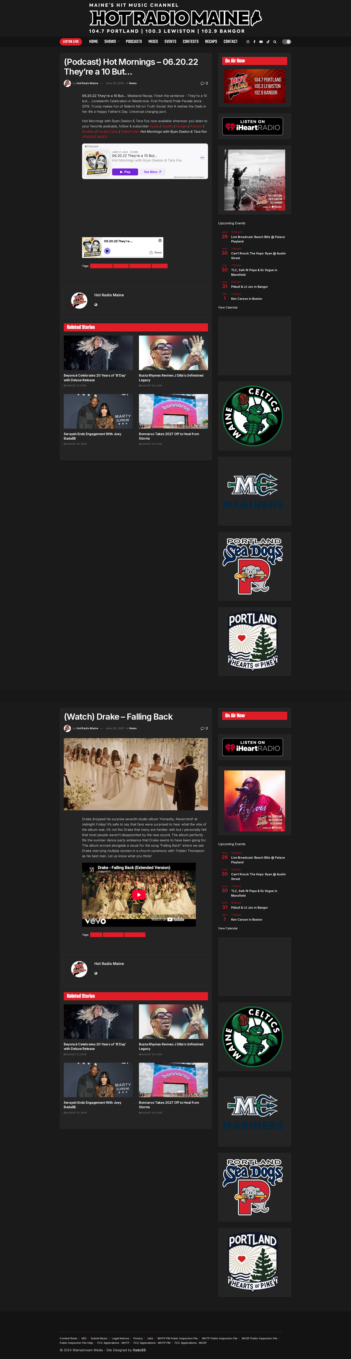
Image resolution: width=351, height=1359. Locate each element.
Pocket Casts (108, 131)
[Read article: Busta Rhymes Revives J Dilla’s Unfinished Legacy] (173, 353)
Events (170, 41)
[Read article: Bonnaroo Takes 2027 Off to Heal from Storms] (173, 411)
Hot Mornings (101, 265)
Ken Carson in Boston (246, 298)
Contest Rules (68, 1338)
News (133, 83)
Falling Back (113, 934)
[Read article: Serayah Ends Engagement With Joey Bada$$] (98, 411)
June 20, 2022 (115, 83)
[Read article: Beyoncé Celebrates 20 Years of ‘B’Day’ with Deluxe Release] (98, 353)
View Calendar (228, 307)
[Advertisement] (254, 345)
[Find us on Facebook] (254, 42)
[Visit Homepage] (175, 18)
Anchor (196, 126)
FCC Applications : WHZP (191, 1342)
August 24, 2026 (151, 443)
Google (181, 126)
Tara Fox (160, 265)
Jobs (150, 1338)
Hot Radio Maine (87, 83)
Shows (110, 41)
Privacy (138, 1338)
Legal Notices (120, 1338)
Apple (154, 126)
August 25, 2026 (76, 443)
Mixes (153, 41)
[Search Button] (274, 42)
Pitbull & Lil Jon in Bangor (249, 286)
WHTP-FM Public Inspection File (177, 1338)
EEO (84, 1338)
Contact (231, 41)
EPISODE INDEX (94, 137)
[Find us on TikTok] (268, 42)
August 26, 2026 (151, 385)
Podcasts (134, 41)
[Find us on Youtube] (261, 42)
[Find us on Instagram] (248, 42)
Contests (191, 41)
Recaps (211, 41)
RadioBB (139, 1350)
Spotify (167, 126)
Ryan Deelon (140, 265)
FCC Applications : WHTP (113, 1342)
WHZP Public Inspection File (259, 1338)
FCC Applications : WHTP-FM (152, 1342)
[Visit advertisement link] (136, 277)
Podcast (121, 265)
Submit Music (99, 1338)
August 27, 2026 (76, 385)
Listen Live (71, 42)
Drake (96, 934)
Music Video (134, 934)
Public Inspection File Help (76, 1342)
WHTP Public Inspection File (219, 1338)
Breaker (88, 131)
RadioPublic (130, 131)
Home (93, 41)
